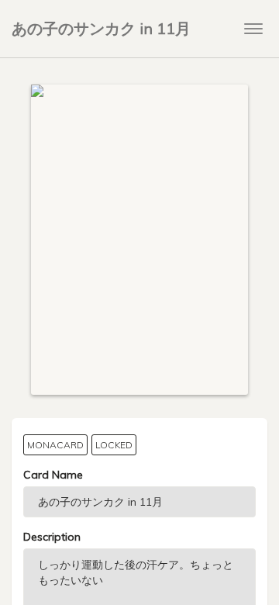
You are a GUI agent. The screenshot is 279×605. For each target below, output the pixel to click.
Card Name (53, 475)
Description (52, 537)
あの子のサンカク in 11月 (101, 28)
